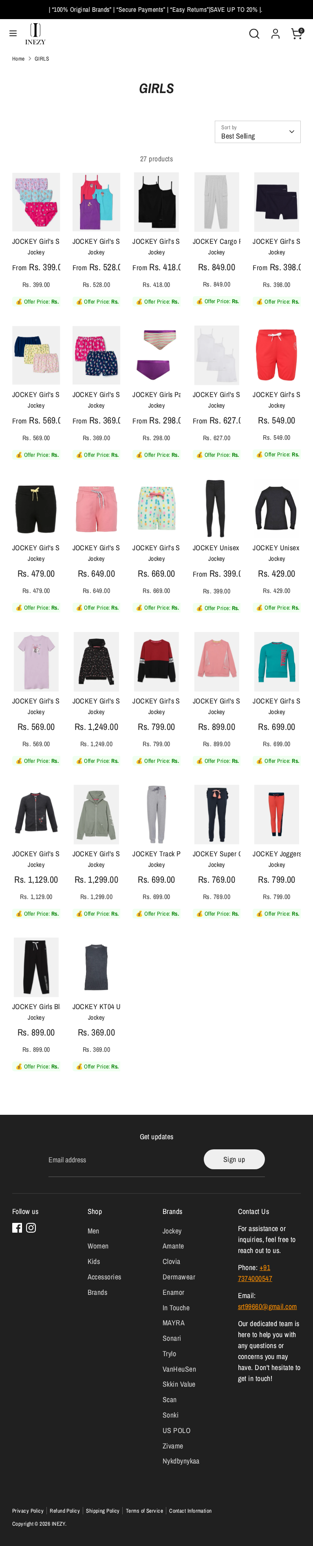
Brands (98, 1292)
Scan (170, 1399)
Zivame (173, 1446)
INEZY (58, 1523)
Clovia (172, 1261)
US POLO (176, 1430)
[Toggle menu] (13, 33)
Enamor (174, 1292)
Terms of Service (144, 1510)
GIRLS (42, 58)
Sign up (234, 1159)
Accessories (104, 1277)
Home (18, 58)
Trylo (169, 1353)
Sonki (171, 1415)
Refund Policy (65, 1510)
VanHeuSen (179, 1369)
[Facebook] (17, 1228)
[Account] (275, 31)
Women (98, 1246)
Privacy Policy (28, 1510)
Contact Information (190, 1510)
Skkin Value (179, 1384)
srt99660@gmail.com (267, 1306)
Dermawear (179, 1277)
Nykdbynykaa (181, 1461)
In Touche (176, 1308)
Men (93, 1231)
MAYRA (174, 1323)
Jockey (172, 1231)
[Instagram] (31, 1228)
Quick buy (36, 212)
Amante (173, 1246)
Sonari (172, 1338)
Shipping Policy (103, 1510)
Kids (94, 1261)
